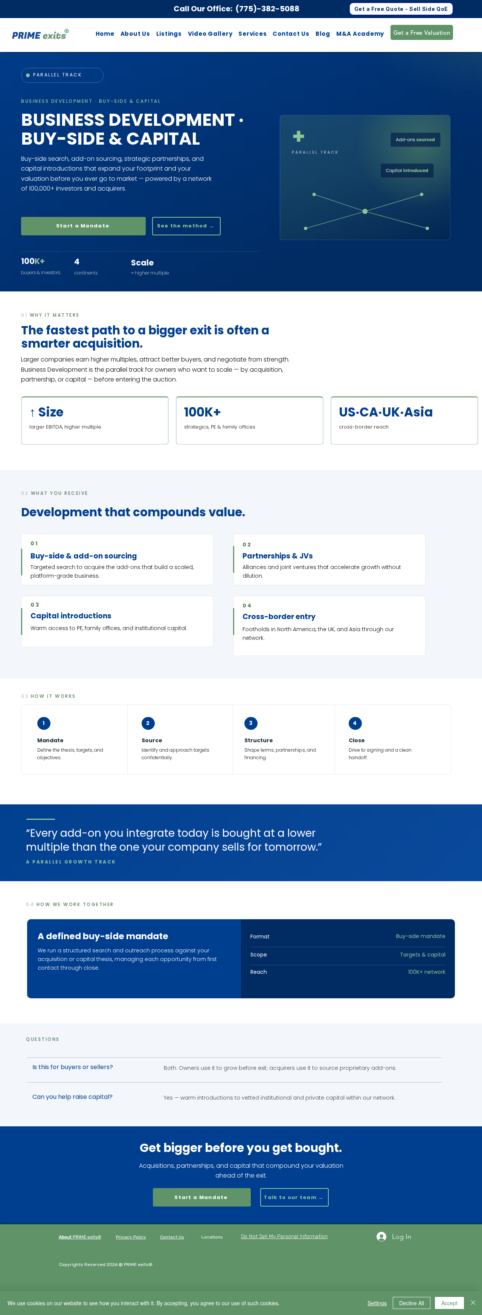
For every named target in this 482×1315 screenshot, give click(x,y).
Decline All (411, 1303)
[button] (169, 33)
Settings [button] (377, 1303)
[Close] (472, 1303)
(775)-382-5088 (267, 8)
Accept (449, 1303)
